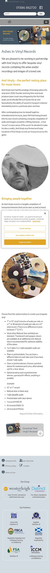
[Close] (45, 213)
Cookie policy (36, 221)
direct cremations (40, 495)
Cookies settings (25, 228)
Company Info (10, 461)
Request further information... (32, 414)
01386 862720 (26, 7)
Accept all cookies (25, 242)
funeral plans (40, 497)
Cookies (26, 466)
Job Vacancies (28, 461)
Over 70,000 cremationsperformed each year (17, 496)
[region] (25, 229)
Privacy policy (10, 466)
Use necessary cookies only (25, 235)
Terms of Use (10, 472)
